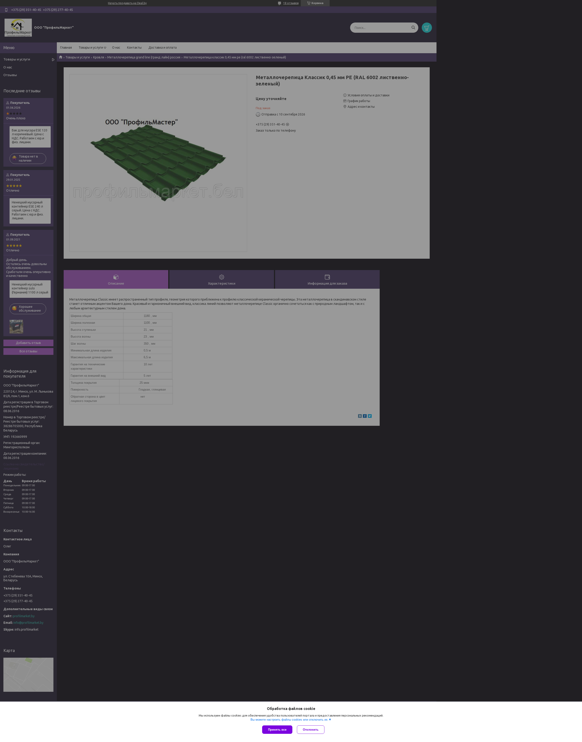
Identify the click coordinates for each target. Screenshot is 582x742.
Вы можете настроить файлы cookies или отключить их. (290, 719)
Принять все (277, 729)
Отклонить (311, 729)
